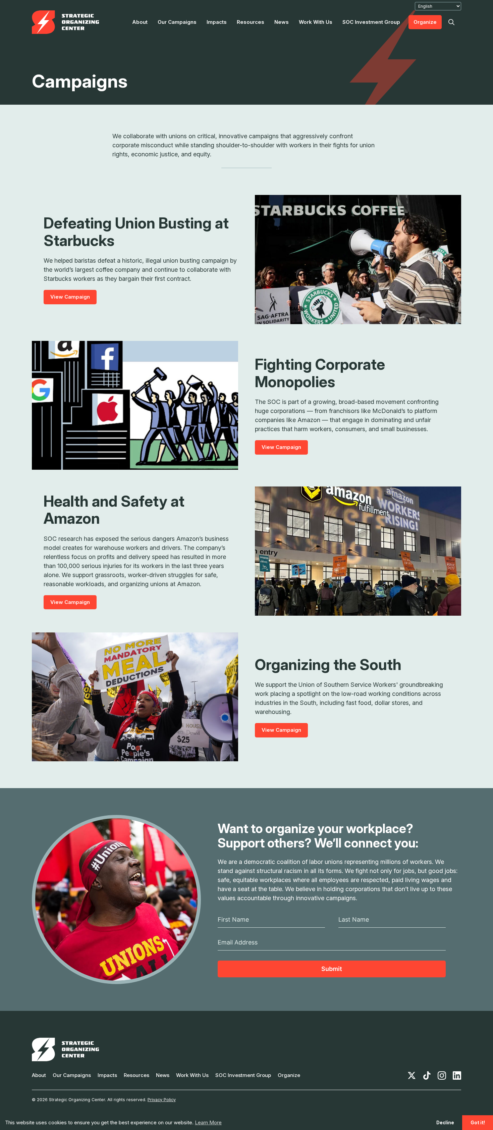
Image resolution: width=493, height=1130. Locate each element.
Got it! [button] (478, 1122)
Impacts (217, 22)
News (281, 22)
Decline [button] (445, 1122)
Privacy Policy (162, 1099)
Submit (331, 968)
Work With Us (315, 22)
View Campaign (70, 297)
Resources (250, 22)
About (140, 22)
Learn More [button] (208, 1122)
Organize (425, 22)
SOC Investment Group (371, 22)
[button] (451, 22)
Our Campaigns (177, 22)
